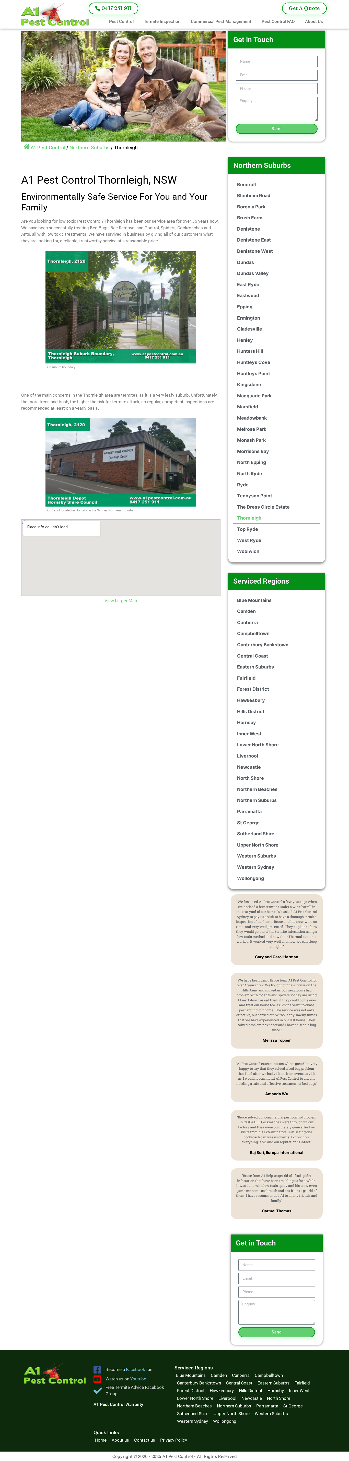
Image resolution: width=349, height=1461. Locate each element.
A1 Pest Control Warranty (118, 1404)
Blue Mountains (254, 600)
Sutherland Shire (255, 833)
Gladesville (249, 329)
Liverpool (247, 756)
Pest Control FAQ (278, 21)
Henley (245, 340)
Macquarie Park (254, 395)
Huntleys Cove (253, 362)
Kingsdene (249, 384)
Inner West (249, 733)
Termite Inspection (162, 21)
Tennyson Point (254, 495)
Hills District (250, 711)
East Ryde (248, 284)
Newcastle (249, 767)
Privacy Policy (173, 1440)
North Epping (251, 462)
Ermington (248, 318)
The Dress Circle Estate (263, 507)
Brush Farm (249, 217)
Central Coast (252, 656)
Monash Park (251, 440)
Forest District (253, 689)
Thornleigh (249, 518)
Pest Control (121, 21)
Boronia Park (251, 206)
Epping (244, 306)
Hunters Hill (250, 351)
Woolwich (248, 551)
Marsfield (247, 406)
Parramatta (249, 811)
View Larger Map (120, 600)
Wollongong (250, 878)
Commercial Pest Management (221, 21)
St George (248, 822)
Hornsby (246, 722)
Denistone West (255, 251)
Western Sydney (255, 867)
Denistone (248, 229)
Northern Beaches (257, 789)
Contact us (144, 1440)
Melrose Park (251, 429)
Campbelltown (253, 633)
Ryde (243, 484)
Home (101, 1440)
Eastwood (248, 295)
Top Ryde (247, 529)
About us (120, 1440)
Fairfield (246, 678)
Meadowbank (252, 418)
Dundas (245, 262)
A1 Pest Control (48, 147)
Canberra (247, 622)
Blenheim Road (253, 195)
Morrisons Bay (253, 451)
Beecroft (247, 184)
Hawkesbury (251, 700)
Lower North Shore (258, 744)
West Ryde (249, 540)
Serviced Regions (261, 581)
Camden (246, 611)
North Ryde (249, 473)
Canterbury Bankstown (262, 644)
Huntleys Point (253, 373)
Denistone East (254, 240)
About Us (314, 21)
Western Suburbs (256, 856)
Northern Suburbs (89, 147)
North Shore (250, 778)
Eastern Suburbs (255, 667)
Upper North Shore (257, 845)
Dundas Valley (253, 273)
